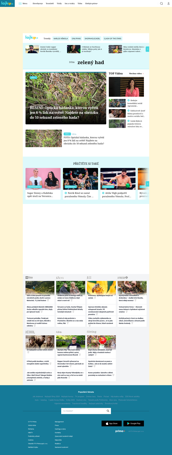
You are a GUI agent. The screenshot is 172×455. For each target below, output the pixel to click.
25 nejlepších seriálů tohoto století (40, 350)
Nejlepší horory (67, 396)
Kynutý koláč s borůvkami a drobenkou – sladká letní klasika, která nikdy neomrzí (131, 298)
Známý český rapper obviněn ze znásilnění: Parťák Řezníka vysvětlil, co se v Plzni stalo (50, 50)
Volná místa (32, 425)
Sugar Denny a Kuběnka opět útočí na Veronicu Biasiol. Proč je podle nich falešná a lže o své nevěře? (41, 194)
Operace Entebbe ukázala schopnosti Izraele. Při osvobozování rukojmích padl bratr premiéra (101, 310)
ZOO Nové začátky (132, 396)
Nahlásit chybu (33, 447)
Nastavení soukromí (61, 447)
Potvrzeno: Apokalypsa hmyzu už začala (100, 297)
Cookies (30, 440)
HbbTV (30, 432)
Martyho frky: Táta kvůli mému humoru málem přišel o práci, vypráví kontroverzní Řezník (68, 352)
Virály (59, 3)
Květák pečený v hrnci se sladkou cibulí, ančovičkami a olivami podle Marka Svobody (132, 320)
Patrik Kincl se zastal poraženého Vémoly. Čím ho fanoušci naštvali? (79, 194)
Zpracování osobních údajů (64, 436)
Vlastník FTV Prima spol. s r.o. (38, 443)
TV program (79, 396)
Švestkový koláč (111, 403)
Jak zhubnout (38, 396)
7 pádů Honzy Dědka (56, 400)
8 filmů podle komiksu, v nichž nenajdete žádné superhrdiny (38, 362)
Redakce (58, 443)
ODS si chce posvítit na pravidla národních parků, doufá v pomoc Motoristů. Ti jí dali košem (38, 298)
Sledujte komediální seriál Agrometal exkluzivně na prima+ (135, 105)
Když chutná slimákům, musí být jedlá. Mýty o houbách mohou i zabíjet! (100, 352)
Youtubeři (50, 3)
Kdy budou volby (117, 396)
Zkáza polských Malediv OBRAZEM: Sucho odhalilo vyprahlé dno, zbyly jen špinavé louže (40, 309)
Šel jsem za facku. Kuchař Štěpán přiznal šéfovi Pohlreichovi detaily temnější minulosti (70, 309)
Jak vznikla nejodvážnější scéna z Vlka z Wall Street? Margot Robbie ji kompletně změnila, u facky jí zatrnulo (39, 376)
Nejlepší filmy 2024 (52, 396)
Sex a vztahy (70, 3)
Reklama (31, 429)
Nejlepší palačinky (96, 403)
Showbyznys (38, 3)
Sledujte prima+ (91, 3)
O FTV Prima (32, 422)
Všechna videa (135, 73)
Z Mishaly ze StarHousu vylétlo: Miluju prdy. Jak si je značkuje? (92, 49)
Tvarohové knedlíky (79, 403)
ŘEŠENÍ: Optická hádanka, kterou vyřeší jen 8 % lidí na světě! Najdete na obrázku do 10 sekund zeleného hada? (64, 112)
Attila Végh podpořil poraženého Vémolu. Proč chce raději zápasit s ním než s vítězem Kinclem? (115, 194)
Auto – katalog (41, 400)
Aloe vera (113, 400)
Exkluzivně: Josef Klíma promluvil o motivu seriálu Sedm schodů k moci (136, 114)
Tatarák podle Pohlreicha (98, 400)
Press (57, 425)
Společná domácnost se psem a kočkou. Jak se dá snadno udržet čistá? (100, 363)
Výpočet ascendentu (62, 403)
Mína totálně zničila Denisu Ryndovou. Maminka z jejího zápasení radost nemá (133, 50)
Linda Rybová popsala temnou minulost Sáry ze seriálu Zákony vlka (136, 125)
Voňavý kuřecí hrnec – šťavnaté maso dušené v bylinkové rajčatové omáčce (132, 309)
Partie (99, 396)
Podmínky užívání (34, 436)
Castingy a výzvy (60, 429)
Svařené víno (81, 400)
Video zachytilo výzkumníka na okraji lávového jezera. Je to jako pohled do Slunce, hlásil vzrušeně (100, 320)
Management (59, 422)
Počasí (106, 396)
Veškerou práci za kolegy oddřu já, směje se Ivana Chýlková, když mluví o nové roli (70, 298)
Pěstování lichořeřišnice (127, 400)
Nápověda (58, 440)
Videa (80, 3)
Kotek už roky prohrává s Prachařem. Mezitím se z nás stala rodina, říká (70, 320)
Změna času (91, 396)
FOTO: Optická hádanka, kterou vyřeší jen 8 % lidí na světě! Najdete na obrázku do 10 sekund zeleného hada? (84, 140)
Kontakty (58, 432)
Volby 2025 (70, 400)
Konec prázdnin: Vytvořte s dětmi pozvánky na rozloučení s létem (100, 374)
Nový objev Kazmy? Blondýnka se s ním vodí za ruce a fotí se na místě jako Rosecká (70, 375)
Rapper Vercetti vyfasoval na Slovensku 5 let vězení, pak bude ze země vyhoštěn (70, 363)
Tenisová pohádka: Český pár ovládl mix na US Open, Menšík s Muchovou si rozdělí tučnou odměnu (39, 322)
